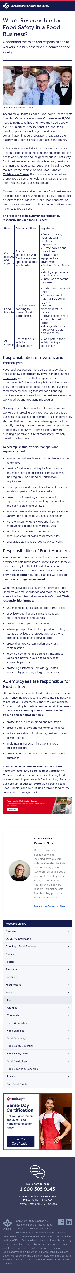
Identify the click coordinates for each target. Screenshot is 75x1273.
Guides (10, 954)
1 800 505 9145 (37, 1189)
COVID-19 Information (18, 939)
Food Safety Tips (17, 1061)
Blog (8, 1000)
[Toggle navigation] (69, 6)
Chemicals (13, 1015)
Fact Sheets (13, 977)
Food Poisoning (16, 1038)
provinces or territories (17, 575)
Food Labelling (15, 1030)
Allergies (12, 1008)
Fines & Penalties (17, 1023)
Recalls (11, 1076)
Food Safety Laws (17, 1053)
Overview (11, 931)
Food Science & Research (22, 1069)
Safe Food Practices (19, 1084)
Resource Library (16, 924)
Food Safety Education (20, 1046)
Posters (10, 962)
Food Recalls (13, 985)
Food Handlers (12, 557)
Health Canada (29, 114)
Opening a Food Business (21, 946)
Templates (12, 969)
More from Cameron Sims (49, 906)
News (9, 992)
